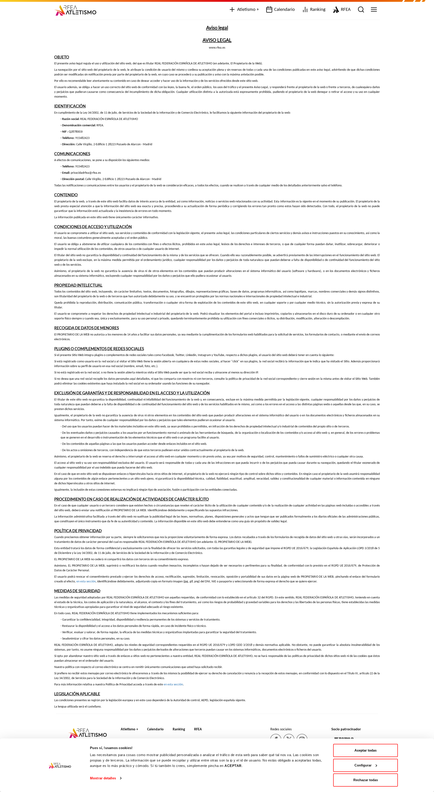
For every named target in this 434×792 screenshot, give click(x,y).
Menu (373, 10)
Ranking (318, 9)
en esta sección (86, 581)
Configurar (363, 765)
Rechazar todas (365, 780)
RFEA (346, 9)
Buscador (360, 10)
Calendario (284, 9)
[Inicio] (77, 9)
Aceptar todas (365, 750)
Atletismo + (248, 9)
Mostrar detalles (103, 778)
